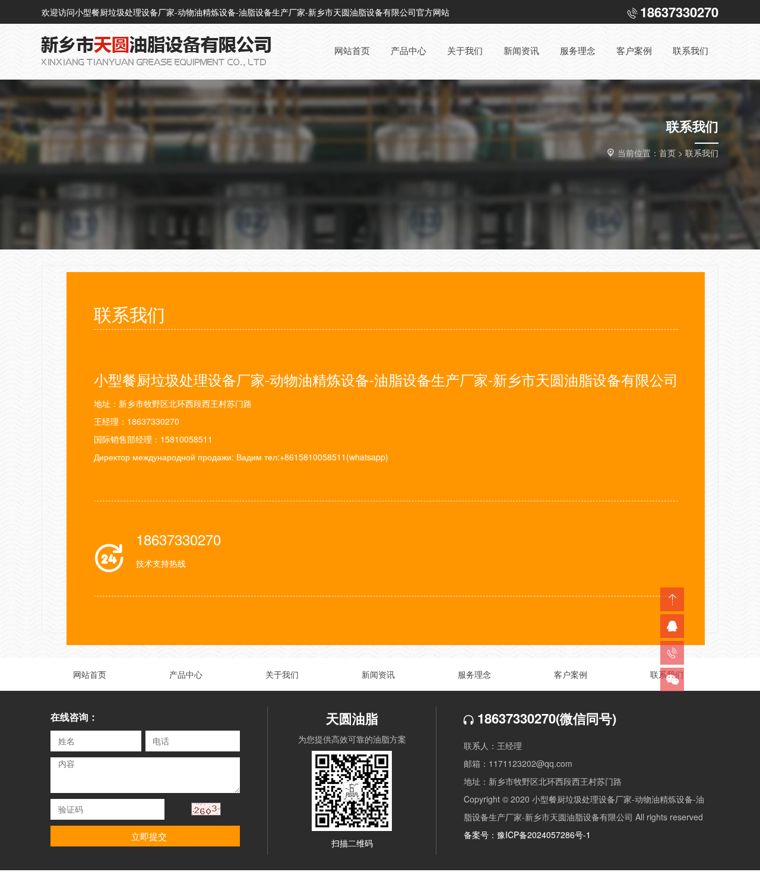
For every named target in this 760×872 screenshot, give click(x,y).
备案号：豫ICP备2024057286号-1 (527, 835)
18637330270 (515, 718)
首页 (667, 153)
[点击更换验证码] (206, 809)
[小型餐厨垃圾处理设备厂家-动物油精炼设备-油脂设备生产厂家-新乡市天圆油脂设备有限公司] (166, 52)
